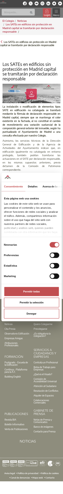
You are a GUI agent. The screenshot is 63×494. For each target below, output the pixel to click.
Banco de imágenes (43, 426)
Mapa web (37, 477)
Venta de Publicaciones (16, 429)
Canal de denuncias (20, 477)
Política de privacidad (27, 473)
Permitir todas (31, 291)
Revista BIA (10, 419)
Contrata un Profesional (46, 362)
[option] (17, 326)
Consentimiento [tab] (13, 186)
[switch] (54, 255)
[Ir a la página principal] (3, 2)
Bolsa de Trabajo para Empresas (44, 368)
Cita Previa (10, 328)
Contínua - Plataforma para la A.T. (16, 370)
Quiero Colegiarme (43, 324)
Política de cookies (50, 473)
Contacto (50, 477)
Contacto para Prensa (44, 431)
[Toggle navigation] (56, 13)
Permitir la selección (32, 302)
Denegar (31, 313)
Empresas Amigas (14, 338)
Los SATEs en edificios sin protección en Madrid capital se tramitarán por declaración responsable (28, 28)
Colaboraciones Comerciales (41, 401)
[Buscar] (31, 12)
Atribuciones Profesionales (11, 344)
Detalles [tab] (32, 186)
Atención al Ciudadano (45, 385)
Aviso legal (9, 473)
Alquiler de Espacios (44, 395)
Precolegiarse (40, 328)
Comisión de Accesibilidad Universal (45, 380)
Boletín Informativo (14, 424)
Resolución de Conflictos (46, 390)
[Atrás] (1, 42)
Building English (13, 376)
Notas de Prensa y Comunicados (43, 420)
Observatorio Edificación (17, 333)
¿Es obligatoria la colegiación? (42, 334)
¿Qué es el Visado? (43, 374)
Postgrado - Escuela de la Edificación (16, 363)
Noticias (9, 324)
